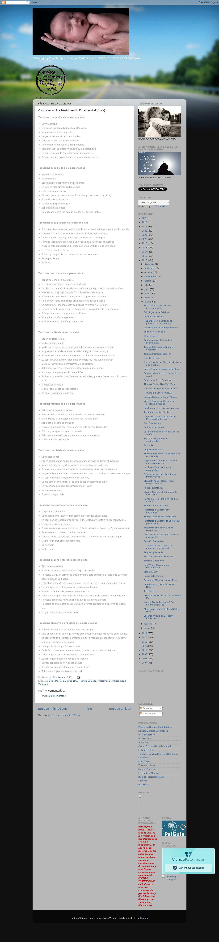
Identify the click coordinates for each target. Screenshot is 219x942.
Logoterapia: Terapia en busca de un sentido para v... (161, 461)
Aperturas (143, 742)
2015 (145, 260)
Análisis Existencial (153, 488)
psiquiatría (72, 681)
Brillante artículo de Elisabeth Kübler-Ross (158, 617)
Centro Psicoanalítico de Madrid (154, 746)
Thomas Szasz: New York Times (160, 384)
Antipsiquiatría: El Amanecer (158, 380)
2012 (145, 642)
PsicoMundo (144, 738)
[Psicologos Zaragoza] (174, 835)
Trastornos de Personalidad (112, 681)
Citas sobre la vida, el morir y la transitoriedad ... (160, 475)
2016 (145, 256)
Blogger (144, 918)
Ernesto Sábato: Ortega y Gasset (160, 397)
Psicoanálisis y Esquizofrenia (158, 556)
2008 (145, 658)
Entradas (147, 708)
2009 (145, 654)
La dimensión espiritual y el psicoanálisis (157, 468)
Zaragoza (43, 684)
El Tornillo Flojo (146, 750)
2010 (145, 650)
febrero (148, 624)
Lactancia (143, 757)
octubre (148, 272)
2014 (145, 633)
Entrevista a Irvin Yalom (156, 505)
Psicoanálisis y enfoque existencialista (156, 439)
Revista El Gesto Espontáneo (153, 731)
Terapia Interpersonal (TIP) (157, 354)
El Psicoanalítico (146, 735)
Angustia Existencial (154, 449)
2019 (145, 243)
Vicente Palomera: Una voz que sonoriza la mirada (160, 402)
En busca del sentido (154, 427)
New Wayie (144, 761)
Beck (51, 681)
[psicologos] (151, 809)
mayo (147, 293)
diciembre (149, 264)
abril (146, 297)
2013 (145, 637)
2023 (145, 226)
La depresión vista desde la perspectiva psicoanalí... (158, 546)
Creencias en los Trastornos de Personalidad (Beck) (160, 417)
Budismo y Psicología (154, 332)
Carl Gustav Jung (152, 423)
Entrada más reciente (53, 708)
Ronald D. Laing (152, 358)
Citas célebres (151, 336)
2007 (145, 663)
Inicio (88, 708)
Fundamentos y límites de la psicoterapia (158, 341)
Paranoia (148, 445)
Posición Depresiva (153, 541)
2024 (145, 222)
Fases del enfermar (154, 576)
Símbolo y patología (154, 561)
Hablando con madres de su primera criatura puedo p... (158, 322)
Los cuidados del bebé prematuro (161, 327)
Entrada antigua (120, 708)
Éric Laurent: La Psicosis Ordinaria (161, 408)
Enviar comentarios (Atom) (66, 715)
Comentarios (149, 713)
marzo (148, 302)
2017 (145, 252)
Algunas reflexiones (154, 316)
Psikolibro (143, 784)
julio (146, 285)
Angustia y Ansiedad (154, 552)
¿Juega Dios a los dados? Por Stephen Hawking (159, 603)
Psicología (60, 681)
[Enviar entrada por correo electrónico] (78, 677)
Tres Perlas (149, 591)
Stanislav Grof (151, 572)
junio (147, 289)
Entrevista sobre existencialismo (160, 516)
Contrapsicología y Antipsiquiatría (161, 388)
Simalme (142, 781)
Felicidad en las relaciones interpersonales (157, 306)
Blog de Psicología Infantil (151, 777)
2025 (145, 218)
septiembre (150, 276)
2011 (144, 646)
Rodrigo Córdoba (87, 681)
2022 (145, 231)
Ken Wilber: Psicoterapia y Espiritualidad (157, 566)
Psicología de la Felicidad (157, 312)
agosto (148, 281)
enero (147, 628)
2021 (145, 235)
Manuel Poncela (146, 769)
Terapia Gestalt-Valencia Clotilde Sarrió (158, 754)
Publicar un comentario (54, 696)
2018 (145, 247)
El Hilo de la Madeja (148, 773)
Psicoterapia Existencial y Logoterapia (156, 511)
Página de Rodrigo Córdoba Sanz (155, 727)
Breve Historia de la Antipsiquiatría (161, 369)
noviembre (150, 268)
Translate (162, 206)
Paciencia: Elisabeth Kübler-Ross (160, 580)
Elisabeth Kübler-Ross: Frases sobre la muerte (159, 482)
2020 (145, 239)
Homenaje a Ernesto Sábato (158, 393)
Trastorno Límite (146, 765)
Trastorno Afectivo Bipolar (157, 412)
